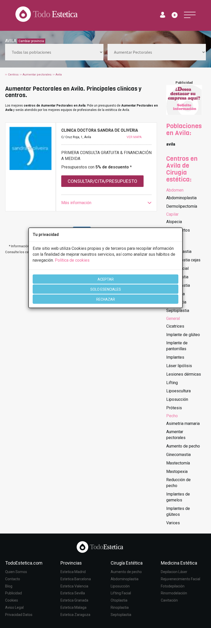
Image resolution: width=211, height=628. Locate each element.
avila (170, 144)
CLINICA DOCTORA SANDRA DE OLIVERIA (99, 130)
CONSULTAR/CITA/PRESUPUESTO (102, 181)
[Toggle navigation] (190, 15)
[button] (106, 203)
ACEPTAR (106, 279)
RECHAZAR (105, 299)
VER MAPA (134, 137)
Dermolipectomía (181, 206)
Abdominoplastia (181, 197)
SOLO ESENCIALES (105, 289)
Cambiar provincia (31, 41)
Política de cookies (72, 260)
